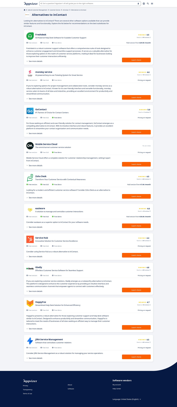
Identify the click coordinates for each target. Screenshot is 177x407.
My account (117, 385)
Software (71, 389)
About (70, 385)
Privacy (25, 386)
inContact (66, 10)
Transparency (27, 389)
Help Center (117, 389)
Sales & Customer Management (37, 10)
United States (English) (130, 399)
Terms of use (27, 393)
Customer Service (55, 10)
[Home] (24, 10)
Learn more (136, 60)
